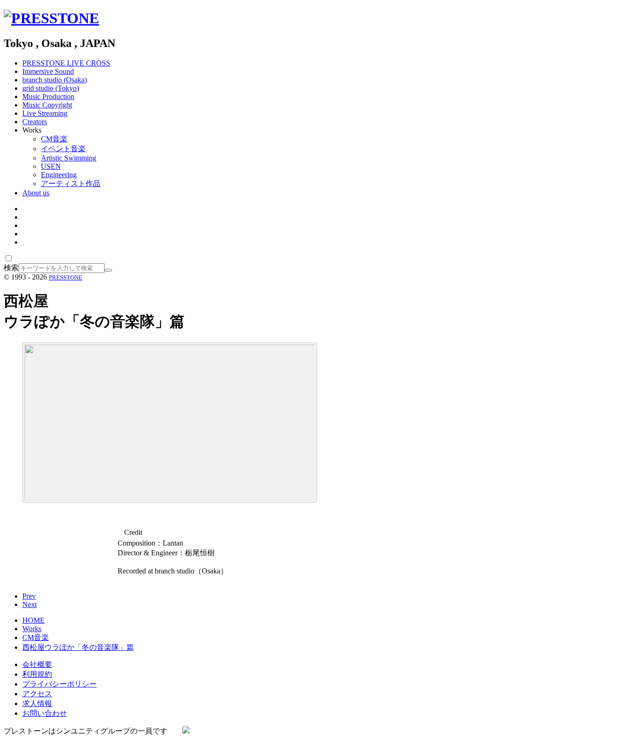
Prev (29, 596)
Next (29, 604)
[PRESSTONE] (51, 18)
